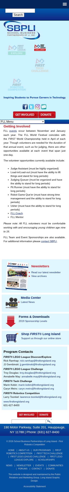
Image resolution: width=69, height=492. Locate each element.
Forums (22, 468)
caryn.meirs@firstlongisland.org (36, 388)
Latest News (28, 302)
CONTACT (37, 468)
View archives (39, 276)
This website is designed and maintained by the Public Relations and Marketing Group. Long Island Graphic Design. (34, 477)
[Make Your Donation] (47, 117)
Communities (55, 465)
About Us (24, 450)
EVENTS (39, 465)
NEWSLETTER (24, 465)
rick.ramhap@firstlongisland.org (38, 360)
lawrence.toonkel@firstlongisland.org (40, 396)
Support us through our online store (41, 338)
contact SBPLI (49, 241)
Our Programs (42, 450)
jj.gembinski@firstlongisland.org (37, 364)
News (9, 465)
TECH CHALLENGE (50, 453)
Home (11, 450)
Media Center (31, 298)
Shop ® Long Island (40, 334)
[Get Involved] (25, 117)
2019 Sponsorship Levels (33, 321)
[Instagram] (37, 109)
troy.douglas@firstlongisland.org (38, 372)
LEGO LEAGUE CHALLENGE (28, 456)
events (13, 130)
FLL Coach (17, 213)
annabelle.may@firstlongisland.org (41, 376)
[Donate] (45, 417)
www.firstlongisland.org (16, 401)
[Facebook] (25, 109)
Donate (50, 468)
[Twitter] (31, 109)
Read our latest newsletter (46, 272)
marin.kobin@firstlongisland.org (36, 384)
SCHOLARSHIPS (46, 460)
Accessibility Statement (35, 486)
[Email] (44, 109)
